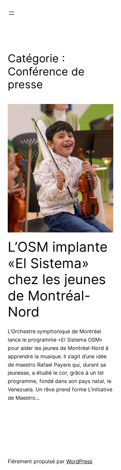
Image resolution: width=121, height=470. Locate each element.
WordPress (79, 461)
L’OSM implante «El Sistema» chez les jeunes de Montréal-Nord (57, 279)
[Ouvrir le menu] (11, 13)
